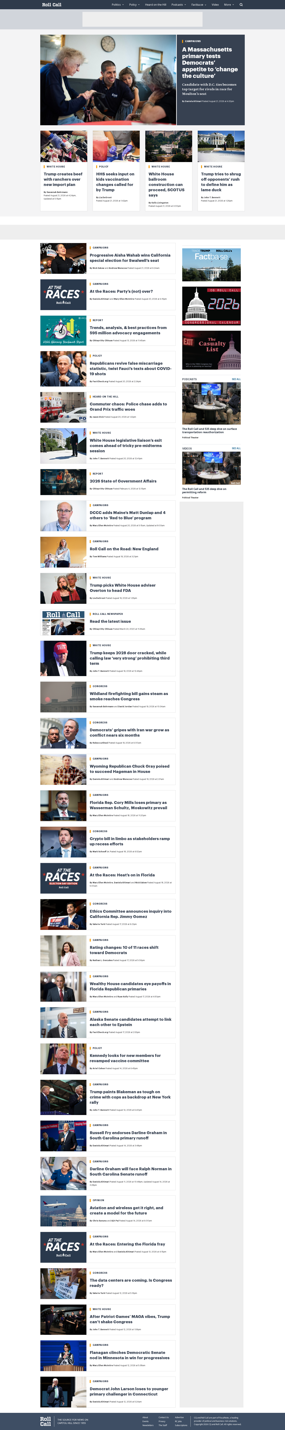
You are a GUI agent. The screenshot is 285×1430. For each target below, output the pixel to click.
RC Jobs (178, 1421)
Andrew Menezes (118, 268)
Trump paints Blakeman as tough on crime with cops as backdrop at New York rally (130, 1097)
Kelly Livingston (160, 203)
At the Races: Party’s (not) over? (121, 291)
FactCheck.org (100, 381)
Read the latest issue (110, 621)
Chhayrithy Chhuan (103, 341)
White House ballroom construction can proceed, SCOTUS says (167, 184)
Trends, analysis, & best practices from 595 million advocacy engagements (128, 330)
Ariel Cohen (99, 1068)
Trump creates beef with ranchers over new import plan (63, 179)
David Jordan (125, 707)
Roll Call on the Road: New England (124, 549)
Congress (100, 686)
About (145, 1417)
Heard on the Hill (106, 397)
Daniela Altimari (193, 101)
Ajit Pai (115, 1221)
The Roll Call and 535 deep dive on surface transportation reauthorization (209, 430)
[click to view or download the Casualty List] (211, 350)
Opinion (98, 1200)
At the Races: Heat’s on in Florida (122, 875)
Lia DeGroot (105, 198)
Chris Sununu (100, 1221)
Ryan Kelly (123, 997)
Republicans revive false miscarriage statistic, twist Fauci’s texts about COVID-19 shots (131, 368)
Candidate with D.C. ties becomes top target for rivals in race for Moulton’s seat (209, 89)
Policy (104, 167)
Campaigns (193, 41)
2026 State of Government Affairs (123, 481)
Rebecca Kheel (100, 743)
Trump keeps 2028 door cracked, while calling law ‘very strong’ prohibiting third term (130, 658)
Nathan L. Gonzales (102, 960)
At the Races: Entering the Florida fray (127, 1244)
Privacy (162, 1421)
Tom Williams (99, 557)
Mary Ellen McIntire (124, 299)
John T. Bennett (212, 198)
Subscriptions (181, 1425)
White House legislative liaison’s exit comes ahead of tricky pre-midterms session (126, 445)
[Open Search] (241, 4)
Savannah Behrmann (57, 192)
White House (56, 167)
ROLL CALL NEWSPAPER (108, 614)
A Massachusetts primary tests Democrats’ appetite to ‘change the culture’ (210, 63)
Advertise (179, 1417)
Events (145, 1421)
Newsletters (148, 1425)
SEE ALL (236, 379)
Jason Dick (98, 417)
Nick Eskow (98, 268)
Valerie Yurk (99, 924)
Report (98, 320)
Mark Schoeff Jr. (101, 852)
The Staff (163, 1425)
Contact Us (164, 1417)
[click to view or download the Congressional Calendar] (211, 306)
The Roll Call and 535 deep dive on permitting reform (204, 490)
